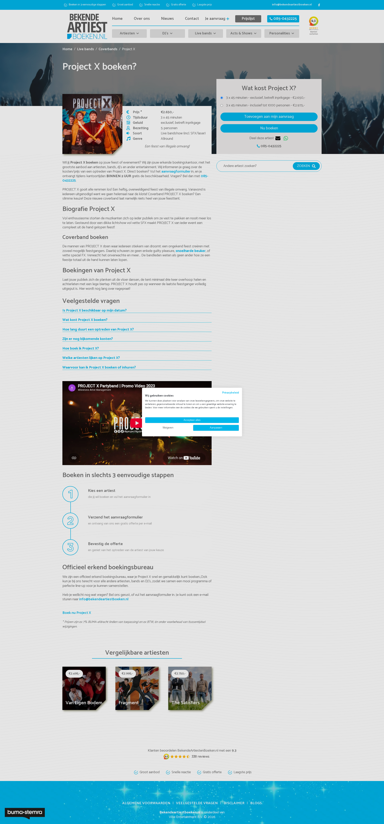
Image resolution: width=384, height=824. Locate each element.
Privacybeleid (230, 393)
